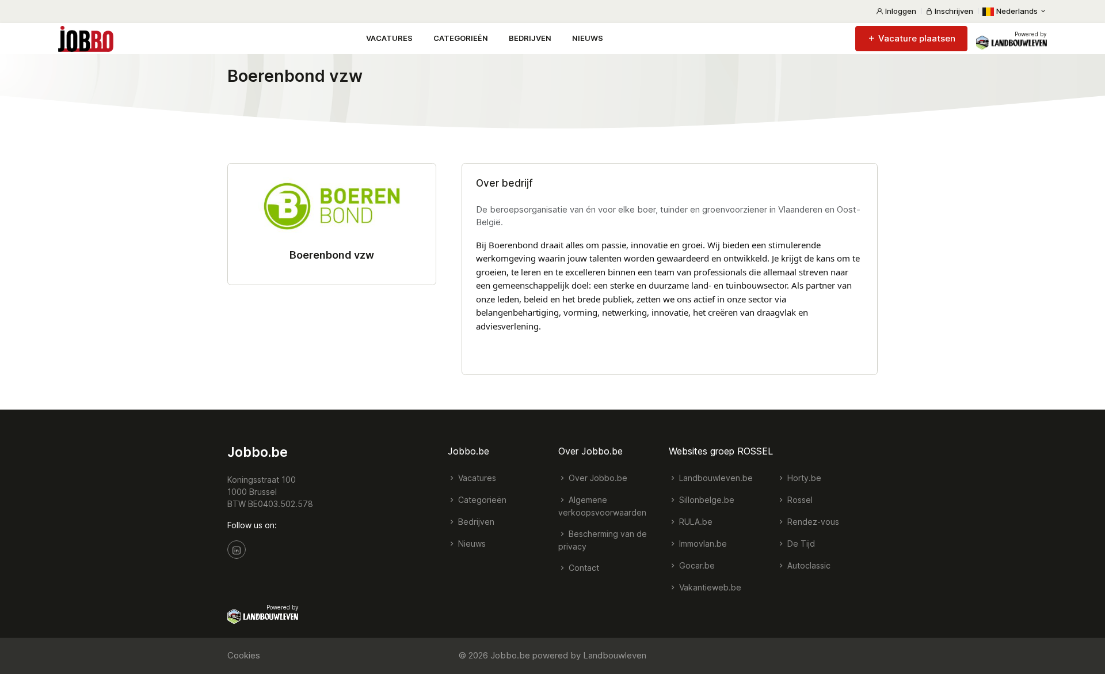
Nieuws (587, 38)
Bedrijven (530, 38)
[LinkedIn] (236, 549)
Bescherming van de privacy (602, 540)
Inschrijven (953, 11)
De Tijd (800, 543)
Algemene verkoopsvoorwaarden (602, 506)
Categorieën (460, 38)
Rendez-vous (812, 522)
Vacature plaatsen (915, 38)
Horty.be (803, 478)
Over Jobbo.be (596, 478)
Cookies (243, 655)
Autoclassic (807, 565)
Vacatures (389, 38)
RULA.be (694, 522)
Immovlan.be (702, 543)
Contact (582, 568)
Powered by (1031, 34)
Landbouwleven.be (715, 478)
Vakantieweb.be (709, 587)
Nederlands (1017, 11)
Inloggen (899, 11)
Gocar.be (696, 565)
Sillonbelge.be (705, 500)
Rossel (799, 500)
